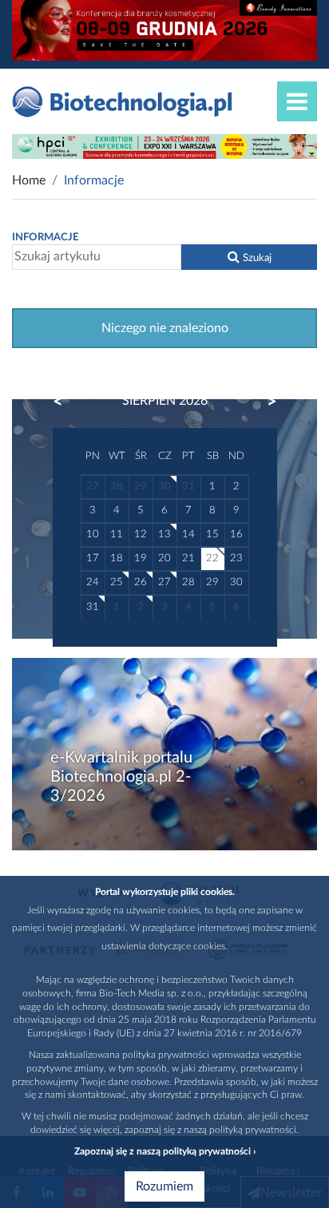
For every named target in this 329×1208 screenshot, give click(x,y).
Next (264, 401)
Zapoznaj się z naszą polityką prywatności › (165, 1151)
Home (29, 180)
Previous (65, 401)
